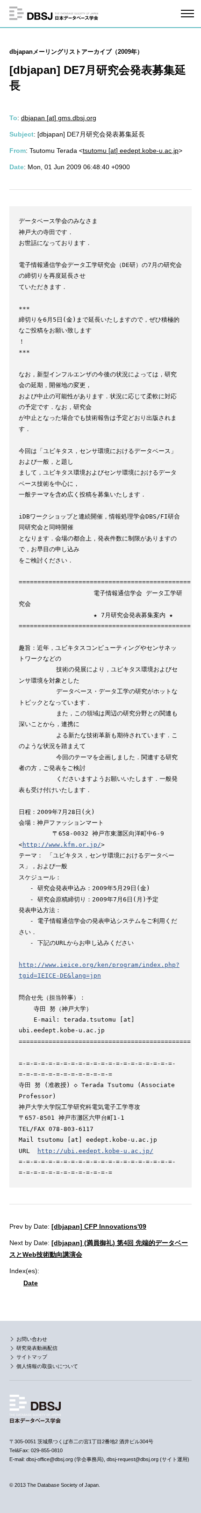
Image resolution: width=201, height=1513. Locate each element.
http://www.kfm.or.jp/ (61, 844)
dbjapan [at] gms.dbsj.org (58, 118)
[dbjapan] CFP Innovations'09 (98, 1226)
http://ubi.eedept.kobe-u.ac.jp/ (95, 1150)
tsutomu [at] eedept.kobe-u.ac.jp (131, 150)
